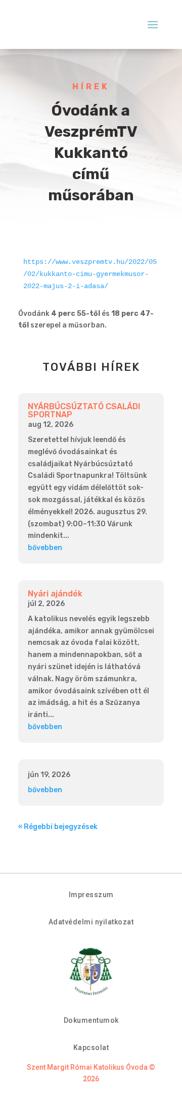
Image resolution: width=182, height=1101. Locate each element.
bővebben (45, 547)
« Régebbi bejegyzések (58, 826)
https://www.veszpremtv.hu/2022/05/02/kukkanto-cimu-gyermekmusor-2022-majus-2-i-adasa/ (90, 274)
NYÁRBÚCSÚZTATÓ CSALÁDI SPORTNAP (84, 410)
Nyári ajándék (55, 593)
